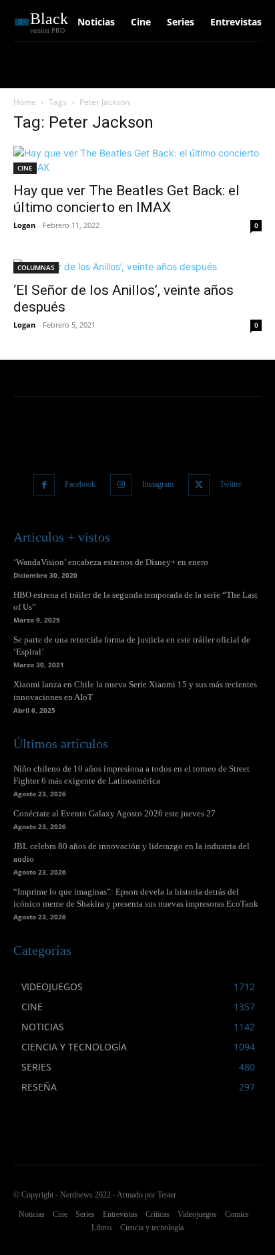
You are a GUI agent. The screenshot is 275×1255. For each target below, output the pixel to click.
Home (24, 102)
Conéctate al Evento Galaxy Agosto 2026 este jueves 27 (114, 813)
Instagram (158, 484)
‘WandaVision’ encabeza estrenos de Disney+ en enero (110, 562)
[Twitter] (199, 485)
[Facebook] (44, 485)
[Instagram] (121, 485)
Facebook (80, 484)
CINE (25, 168)
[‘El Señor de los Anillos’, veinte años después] (137, 266)
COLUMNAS (36, 267)
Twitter (231, 484)
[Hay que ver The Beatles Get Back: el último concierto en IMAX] (137, 160)
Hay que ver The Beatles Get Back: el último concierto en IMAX (126, 199)
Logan (24, 225)
